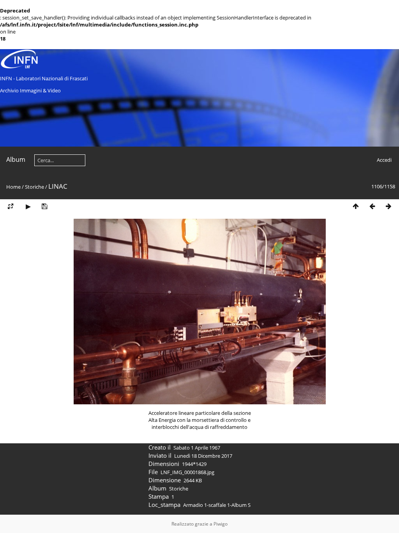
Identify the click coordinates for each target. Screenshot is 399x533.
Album (15, 159)
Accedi (384, 159)
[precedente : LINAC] (372, 206)
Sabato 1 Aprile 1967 (196, 447)
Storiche (34, 186)
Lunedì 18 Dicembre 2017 (203, 455)
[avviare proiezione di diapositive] (28, 206)
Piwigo (221, 524)
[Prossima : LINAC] (388, 206)
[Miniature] (356, 206)
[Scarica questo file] (44, 206)
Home (13, 186)
